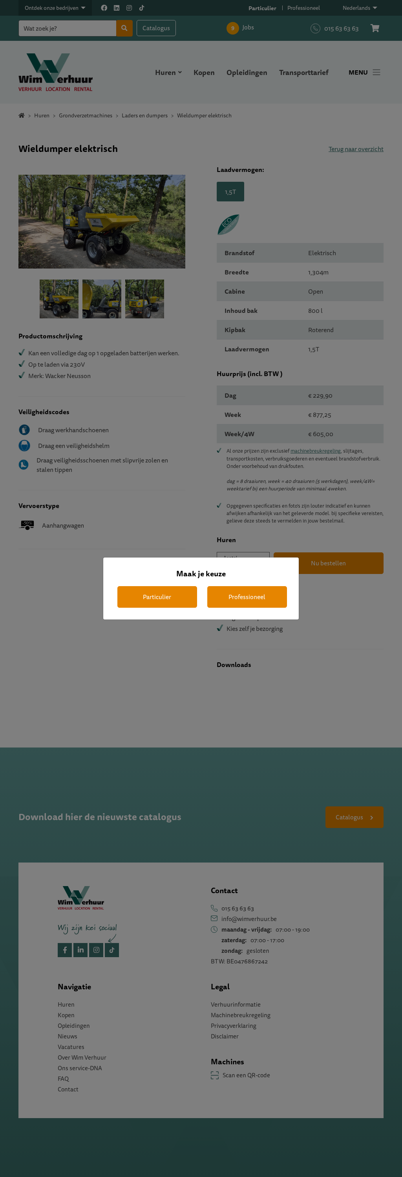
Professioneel (246, 596)
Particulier (157, 596)
